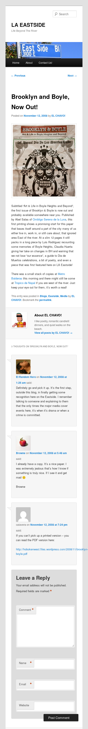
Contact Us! (45, 62)
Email (25, 684)
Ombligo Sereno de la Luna (49, 219)
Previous (18, 75)
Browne (20, 453)
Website (24, 705)
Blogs (43, 296)
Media (63, 296)
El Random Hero (26, 377)
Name (25, 663)
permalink (45, 300)
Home (15, 62)
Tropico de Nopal (25, 283)
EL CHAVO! (58, 116)
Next (72, 75)
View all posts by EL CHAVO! (53, 333)
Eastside (53, 296)
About (29, 62)
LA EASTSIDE (28, 24)
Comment (26, 609)
